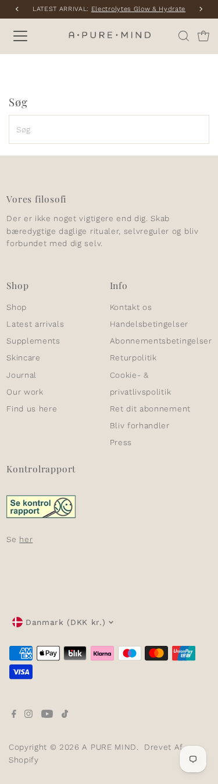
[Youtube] (47, 715)
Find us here (31, 408)
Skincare (23, 357)
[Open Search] (183, 36)
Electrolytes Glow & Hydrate (138, 9)
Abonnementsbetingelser (161, 340)
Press (121, 442)
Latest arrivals (35, 323)
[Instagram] (28, 715)
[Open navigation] (30, 35)
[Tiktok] (65, 715)
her (26, 539)
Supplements (33, 340)
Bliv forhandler (140, 425)
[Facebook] (14, 715)
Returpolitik (133, 357)
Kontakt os (131, 307)
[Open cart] (203, 36)
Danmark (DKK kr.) (66, 622)
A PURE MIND (109, 747)
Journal (21, 375)
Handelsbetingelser (149, 323)
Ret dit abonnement (150, 408)
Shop (16, 307)
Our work (24, 391)
